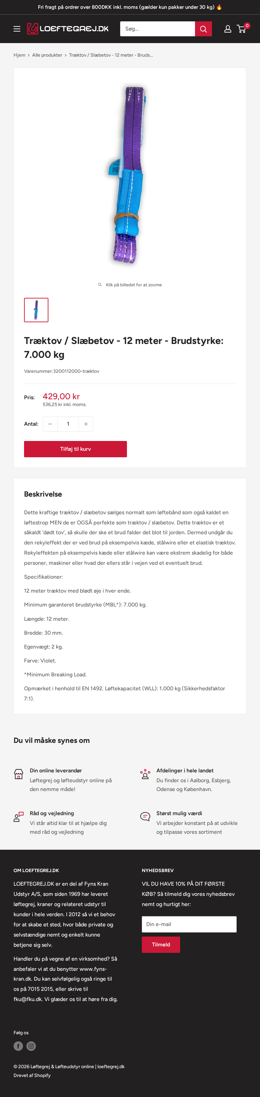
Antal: (31, 424)
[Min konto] (227, 29)
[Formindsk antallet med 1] (50, 424)
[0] (241, 29)
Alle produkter (47, 55)
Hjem (19, 55)
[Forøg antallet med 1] (86, 424)
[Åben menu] (17, 29)
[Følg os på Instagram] (31, 1046)
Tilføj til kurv (75, 449)
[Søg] (203, 28)
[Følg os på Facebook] (18, 1046)
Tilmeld (161, 944)
